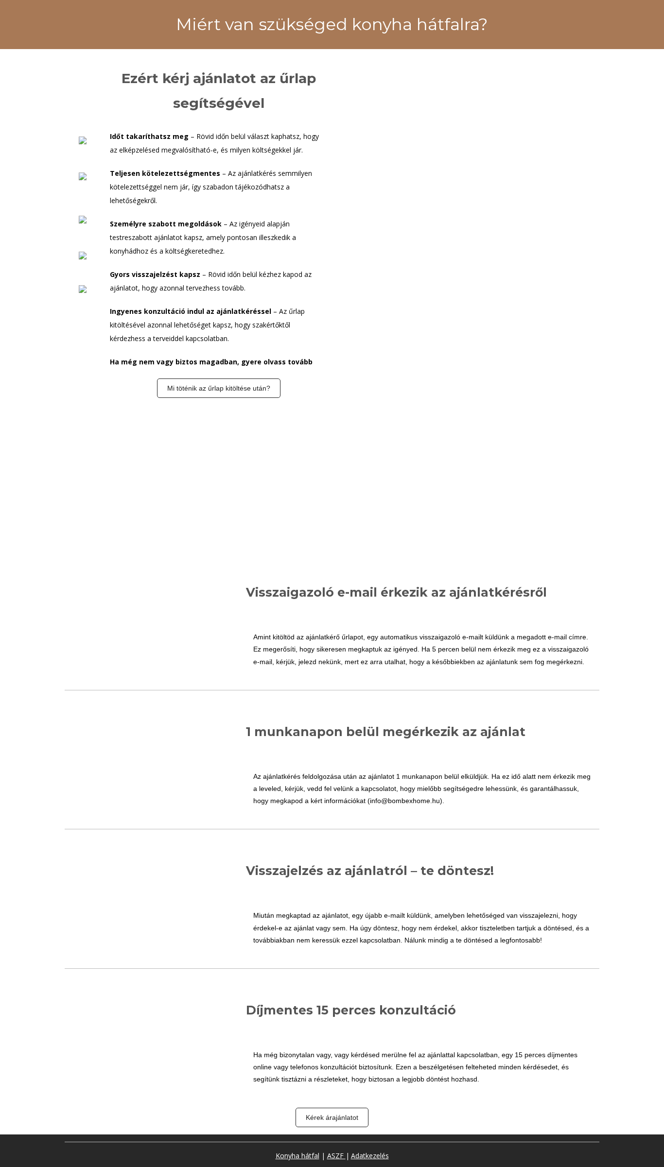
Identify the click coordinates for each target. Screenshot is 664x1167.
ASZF (336, 1155)
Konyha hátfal (297, 1155)
